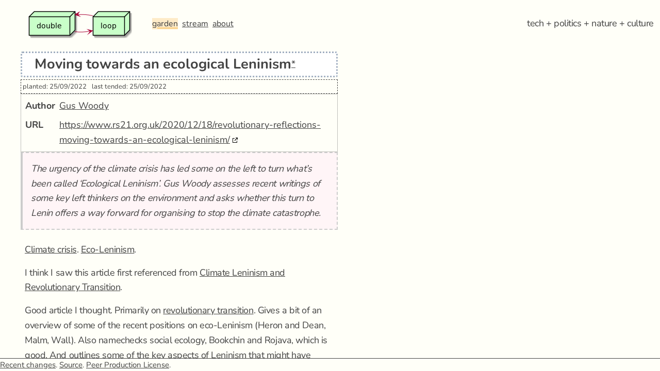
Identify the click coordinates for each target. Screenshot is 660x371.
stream (195, 23)
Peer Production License (127, 365)
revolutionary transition (208, 310)
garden (165, 23)
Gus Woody (84, 105)
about (223, 23)
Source (70, 365)
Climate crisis (51, 249)
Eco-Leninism (108, 249)
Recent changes (28, 365)
